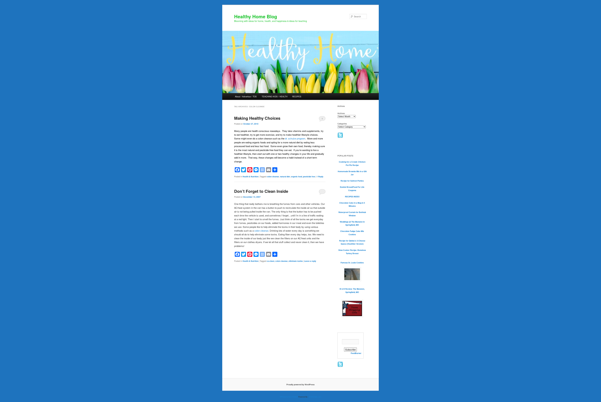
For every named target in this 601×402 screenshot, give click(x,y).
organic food (296, 176)
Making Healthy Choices (257, 118)
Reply (320, 176)
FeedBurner (356, 353)
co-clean (270, 261)
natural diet (285, 176)
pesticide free (309, 176)
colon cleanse (273, 176)
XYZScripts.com (315, 396)
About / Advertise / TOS (246, 96)
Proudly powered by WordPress (300, 384)
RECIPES (296, 96)
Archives (341, 113)
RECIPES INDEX (352, 196)
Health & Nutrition (250, 176)
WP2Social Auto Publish (289, 396)
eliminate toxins (296, 261)
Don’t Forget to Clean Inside (261, 191)
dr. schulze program (295, 138)
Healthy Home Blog (255, 16)
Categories (342, 123)
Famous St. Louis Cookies (352, 262)
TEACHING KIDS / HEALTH (274, 96)
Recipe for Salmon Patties (352, 180)
